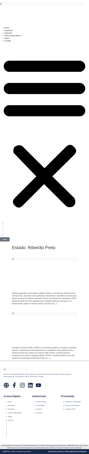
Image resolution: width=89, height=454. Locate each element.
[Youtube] (38, 385)
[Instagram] (22, 385)
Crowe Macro (23, 254)
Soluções (8, 33)
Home (6, 28)
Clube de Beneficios (12, 36)
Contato (7, 41)
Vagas (6, 38)
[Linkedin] (30, 385)
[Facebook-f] (14, 385)
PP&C (16, 308)
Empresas (8, 30)
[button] (44, 132)
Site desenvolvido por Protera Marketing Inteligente (67, 451)
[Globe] (6, 385)
